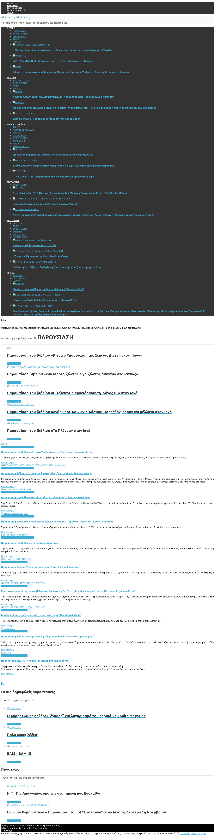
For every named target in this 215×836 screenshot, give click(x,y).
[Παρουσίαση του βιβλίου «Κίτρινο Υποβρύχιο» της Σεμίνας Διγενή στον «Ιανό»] (4, 444)
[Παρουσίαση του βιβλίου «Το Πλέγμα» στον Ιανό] (14, 534)
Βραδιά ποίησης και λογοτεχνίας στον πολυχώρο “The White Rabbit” (41, 615)
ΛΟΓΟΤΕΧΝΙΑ (14, 447)
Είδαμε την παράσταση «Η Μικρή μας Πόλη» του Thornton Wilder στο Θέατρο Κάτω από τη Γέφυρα (71, 72)
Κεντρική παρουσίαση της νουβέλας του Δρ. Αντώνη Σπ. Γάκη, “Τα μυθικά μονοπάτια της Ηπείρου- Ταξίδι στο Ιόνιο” (68, 591)
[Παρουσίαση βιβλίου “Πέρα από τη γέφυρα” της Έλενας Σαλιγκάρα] (16, 558)
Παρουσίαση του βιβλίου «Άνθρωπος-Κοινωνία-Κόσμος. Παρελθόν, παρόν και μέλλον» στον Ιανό (57, 521)
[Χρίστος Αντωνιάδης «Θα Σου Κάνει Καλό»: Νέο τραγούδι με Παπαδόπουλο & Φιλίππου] (17, 91)
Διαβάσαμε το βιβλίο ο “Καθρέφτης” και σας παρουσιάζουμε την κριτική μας (57, 267)
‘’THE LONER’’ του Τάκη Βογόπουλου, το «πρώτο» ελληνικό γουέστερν (53, 176)
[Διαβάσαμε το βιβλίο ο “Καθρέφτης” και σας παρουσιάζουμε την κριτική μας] (34, 261)
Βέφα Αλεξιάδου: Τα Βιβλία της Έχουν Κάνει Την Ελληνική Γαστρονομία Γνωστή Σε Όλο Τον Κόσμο (70, 193)
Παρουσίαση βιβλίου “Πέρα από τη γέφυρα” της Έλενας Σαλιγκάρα (40, 567)
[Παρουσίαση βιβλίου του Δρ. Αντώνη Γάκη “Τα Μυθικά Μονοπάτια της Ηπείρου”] (8, 628)
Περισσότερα (7, 462)
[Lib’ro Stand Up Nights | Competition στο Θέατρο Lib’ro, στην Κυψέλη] (19, 55)
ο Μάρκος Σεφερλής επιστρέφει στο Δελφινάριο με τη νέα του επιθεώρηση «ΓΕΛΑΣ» (62, 50)
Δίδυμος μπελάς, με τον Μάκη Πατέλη (35, 245)
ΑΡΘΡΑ (4, 447)
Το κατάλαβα (186, 833)
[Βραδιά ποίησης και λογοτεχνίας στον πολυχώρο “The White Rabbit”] (24, 607)
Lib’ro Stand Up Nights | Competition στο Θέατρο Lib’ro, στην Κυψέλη (53, 61)
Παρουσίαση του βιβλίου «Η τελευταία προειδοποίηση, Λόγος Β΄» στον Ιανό (45, 497)
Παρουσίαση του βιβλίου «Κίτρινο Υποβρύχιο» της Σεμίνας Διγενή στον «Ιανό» (47, 452)
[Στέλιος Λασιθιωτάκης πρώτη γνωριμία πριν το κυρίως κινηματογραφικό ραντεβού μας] (25, 160)
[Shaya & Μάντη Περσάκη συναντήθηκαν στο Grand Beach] (24, 113)
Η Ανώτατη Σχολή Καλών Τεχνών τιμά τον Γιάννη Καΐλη (45, 300)
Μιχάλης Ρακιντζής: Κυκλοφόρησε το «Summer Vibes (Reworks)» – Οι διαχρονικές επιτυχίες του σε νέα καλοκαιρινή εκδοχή (84, 107)
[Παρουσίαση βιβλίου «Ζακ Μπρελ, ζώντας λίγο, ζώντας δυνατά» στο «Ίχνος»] (33, 465)
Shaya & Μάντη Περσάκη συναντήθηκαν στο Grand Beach (46, 118)
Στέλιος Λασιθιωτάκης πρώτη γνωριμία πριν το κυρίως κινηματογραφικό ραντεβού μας (64, 165)
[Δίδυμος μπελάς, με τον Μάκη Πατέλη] (32, 240)
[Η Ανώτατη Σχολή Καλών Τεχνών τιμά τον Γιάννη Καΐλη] (36, 294)
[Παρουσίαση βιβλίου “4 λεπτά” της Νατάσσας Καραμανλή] (6, 652)
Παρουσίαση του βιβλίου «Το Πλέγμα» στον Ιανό (29, 543)
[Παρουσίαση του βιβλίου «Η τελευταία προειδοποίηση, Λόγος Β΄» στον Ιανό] (16, 489)
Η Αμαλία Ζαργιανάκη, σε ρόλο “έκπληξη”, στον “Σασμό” (46, 204)
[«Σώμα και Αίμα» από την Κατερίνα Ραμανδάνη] (38, 251)
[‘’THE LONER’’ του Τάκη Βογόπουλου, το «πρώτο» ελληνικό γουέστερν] (20, 171)
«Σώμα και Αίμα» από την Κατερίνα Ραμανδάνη (40, 256)
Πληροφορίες (199, 833)
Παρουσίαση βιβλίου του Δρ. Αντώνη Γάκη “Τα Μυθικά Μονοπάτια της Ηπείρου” (47, 636)
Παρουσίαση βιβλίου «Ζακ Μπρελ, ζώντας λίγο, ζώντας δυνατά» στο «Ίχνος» (46, 473)
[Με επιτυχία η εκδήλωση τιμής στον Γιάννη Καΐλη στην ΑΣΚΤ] (18, 283)
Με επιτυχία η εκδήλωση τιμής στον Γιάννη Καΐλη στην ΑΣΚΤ (48, 289)
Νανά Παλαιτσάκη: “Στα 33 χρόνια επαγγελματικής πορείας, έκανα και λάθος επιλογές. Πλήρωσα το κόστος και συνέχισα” (83, 215)
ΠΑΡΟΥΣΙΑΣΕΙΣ (27, 447)
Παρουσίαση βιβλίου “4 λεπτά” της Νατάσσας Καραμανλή (35, 660)
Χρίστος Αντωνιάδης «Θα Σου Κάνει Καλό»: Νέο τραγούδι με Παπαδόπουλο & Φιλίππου (63, 96)
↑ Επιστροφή (6, 830)
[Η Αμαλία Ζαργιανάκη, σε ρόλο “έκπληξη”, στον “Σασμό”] (41, 198)
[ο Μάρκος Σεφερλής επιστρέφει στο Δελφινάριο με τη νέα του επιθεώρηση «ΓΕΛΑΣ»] (31, 44)
